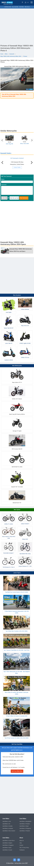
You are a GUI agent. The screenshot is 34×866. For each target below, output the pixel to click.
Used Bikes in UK (6, 824)
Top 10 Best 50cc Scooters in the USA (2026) (17, 631)
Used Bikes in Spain (6, 847)
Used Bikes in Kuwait (7, 850)
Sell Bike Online (7, 7)
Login (27, 2)
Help (20, 843)
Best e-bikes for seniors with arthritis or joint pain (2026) (16, 693)
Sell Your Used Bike (17, 744)
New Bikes (21, 7)
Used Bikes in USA (6, 821)
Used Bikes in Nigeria (7, 843)
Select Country (22, 2)
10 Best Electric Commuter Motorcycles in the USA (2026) (17, 612)
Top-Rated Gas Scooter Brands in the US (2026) (16, 592)
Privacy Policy (25, 847)
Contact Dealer (17, 167)
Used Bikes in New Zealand (8, 831)
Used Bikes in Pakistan (24, 824)
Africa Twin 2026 (24, 143)
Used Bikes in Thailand (24, 831)
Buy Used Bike (15, 7)
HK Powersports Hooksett (17, 158)
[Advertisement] (17, 26)
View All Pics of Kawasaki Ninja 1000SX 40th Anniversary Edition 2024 (14, 95)
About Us (21, 840)
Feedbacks (22, 850)
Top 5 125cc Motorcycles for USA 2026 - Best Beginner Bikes (17, 672)
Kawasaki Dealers (5, 153)
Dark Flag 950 (9, 144)
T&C (20, 847)
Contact (21, 845)
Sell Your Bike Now (17, 771)
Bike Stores (27, 7)
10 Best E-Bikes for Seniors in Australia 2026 (16, 716)
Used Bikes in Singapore (8, 845)
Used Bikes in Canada (7, 826)
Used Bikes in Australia (7, 828)
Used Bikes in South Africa (8, 840)
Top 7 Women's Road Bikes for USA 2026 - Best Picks (16, 650)
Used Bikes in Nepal (24, 826)
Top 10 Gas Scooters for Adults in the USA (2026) (17, 738)
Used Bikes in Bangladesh (25, 821)
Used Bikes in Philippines (25, 828)
